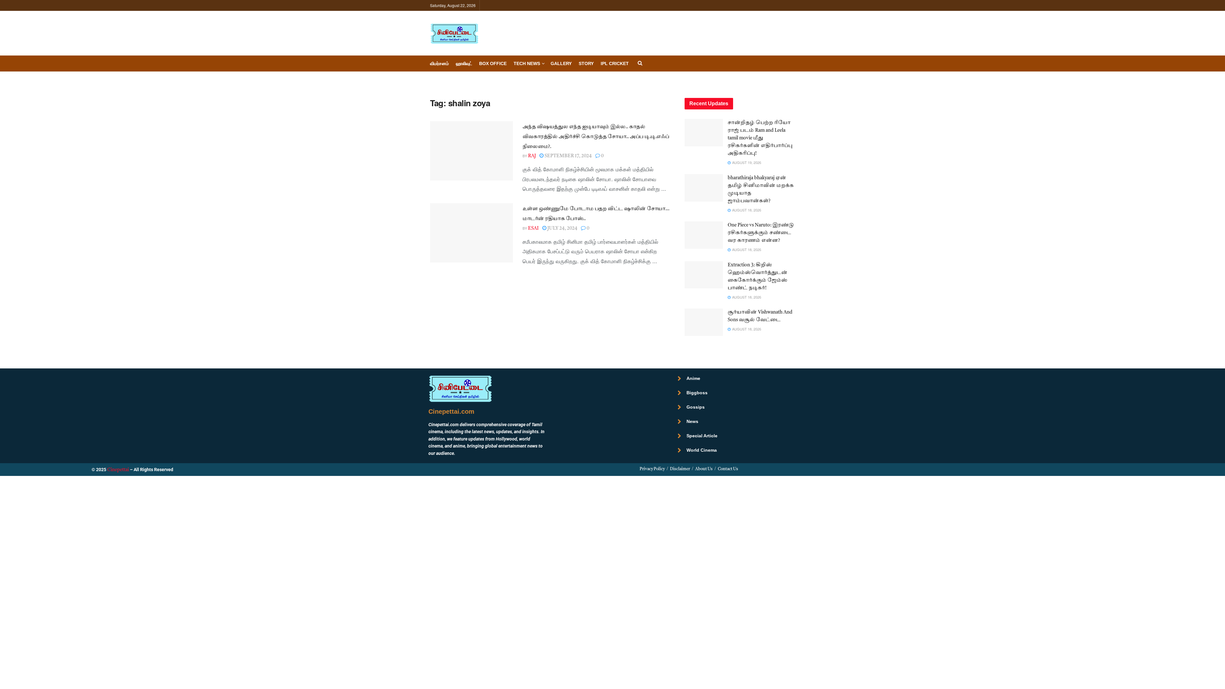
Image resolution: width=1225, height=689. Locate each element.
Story (586, 63)
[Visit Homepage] (454, 33)
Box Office (493, 63)
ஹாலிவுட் (464, 63)
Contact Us (728, 469)
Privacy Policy (652, 469)
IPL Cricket (615, 63)
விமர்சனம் (439, 63)
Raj (532, 156)
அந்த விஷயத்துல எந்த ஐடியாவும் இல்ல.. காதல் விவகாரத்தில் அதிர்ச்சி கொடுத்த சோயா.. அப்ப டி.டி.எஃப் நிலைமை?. (596, 137)
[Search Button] (640, 63)
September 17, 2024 (568, 156)
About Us (704, 469)
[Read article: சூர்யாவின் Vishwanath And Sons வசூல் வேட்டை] (704, 322)
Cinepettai (118, 470)
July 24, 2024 (561, 228)
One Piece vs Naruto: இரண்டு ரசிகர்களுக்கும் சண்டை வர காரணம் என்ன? (761, 233)
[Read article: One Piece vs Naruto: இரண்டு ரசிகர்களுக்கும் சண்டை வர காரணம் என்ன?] (704, 235)
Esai (533, 228)
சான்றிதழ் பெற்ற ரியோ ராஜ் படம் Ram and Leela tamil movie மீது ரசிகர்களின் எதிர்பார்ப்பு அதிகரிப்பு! (760, 138)
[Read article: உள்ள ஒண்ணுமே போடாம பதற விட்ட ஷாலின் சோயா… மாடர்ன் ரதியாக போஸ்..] (471, 233)
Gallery (561, 63)
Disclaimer (680, 469)
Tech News (527, 63)
